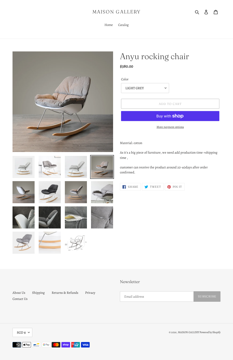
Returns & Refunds (65, 292)
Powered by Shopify (210, 332)
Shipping (38, 292)
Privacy (90, 292)
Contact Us (20, 299)
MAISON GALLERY (116, 12)
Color (125, 79)
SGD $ (21, 332)
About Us (19, 292)
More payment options (170, 127)
